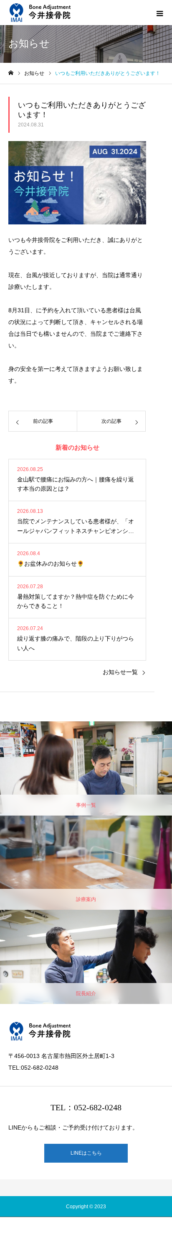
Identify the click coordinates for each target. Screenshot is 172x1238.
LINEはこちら (86, 1153)
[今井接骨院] (39, 12)
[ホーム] (10, 73)
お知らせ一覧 (120, 672)
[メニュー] (159, 12)
